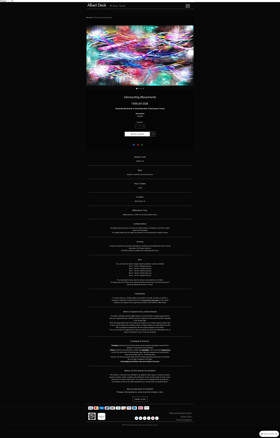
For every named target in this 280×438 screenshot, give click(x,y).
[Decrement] (136, 126)
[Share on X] (146, 144)
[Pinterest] (153, 418)
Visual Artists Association (151, 300)
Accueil (89, 17)
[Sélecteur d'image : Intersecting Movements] (137, 88)
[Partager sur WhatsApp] (142, 144)
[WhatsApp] (148, 418)
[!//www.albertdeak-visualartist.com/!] (157, 418)
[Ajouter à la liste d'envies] (153, 134)
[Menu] (187, 6)
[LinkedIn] (140, 418)
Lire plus (140, 116)
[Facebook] (136, 418)
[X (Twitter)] (144, 418)
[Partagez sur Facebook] (133, 144)
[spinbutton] (140, 126)
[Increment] (143, 126)
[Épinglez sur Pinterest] (138, 144)
